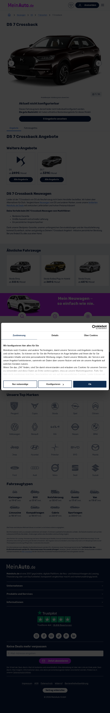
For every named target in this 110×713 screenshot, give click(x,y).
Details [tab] (55, 335)
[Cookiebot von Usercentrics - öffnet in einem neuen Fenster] (94, 327)
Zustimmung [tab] (19, 335)
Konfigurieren (53, 384)
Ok (89, 384)
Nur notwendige (20, 384)
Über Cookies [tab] (91, 335)
